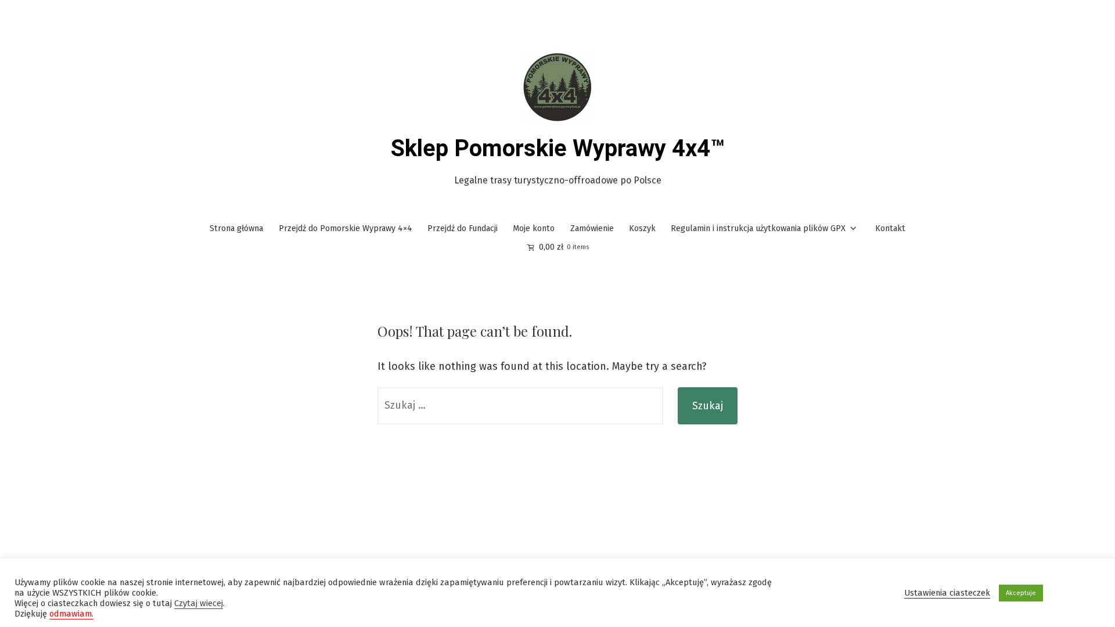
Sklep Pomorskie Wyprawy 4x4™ (558, 148)
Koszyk (642, 228)
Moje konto (534, 228)
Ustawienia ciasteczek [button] (947, 593)
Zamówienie (592, 228)
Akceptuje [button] (1021, 593)
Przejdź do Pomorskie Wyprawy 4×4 (345, 228)
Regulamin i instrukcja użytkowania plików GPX (758, 228)
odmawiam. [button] (71, 613)
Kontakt (890, 228)
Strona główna (236, 228)
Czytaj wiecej (198, 603)
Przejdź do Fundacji (462, 228)
